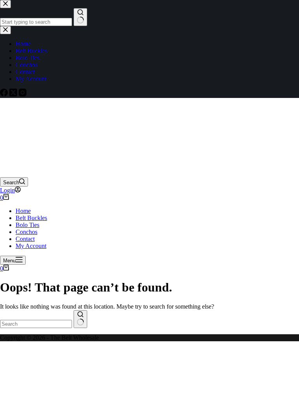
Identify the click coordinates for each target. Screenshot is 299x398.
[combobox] (36, 324)
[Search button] (80, 319)
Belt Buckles (31, 218)
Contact (25, 239)
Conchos (26, 232)
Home (23, 211)
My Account (31, 246)
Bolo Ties (27, 225)
